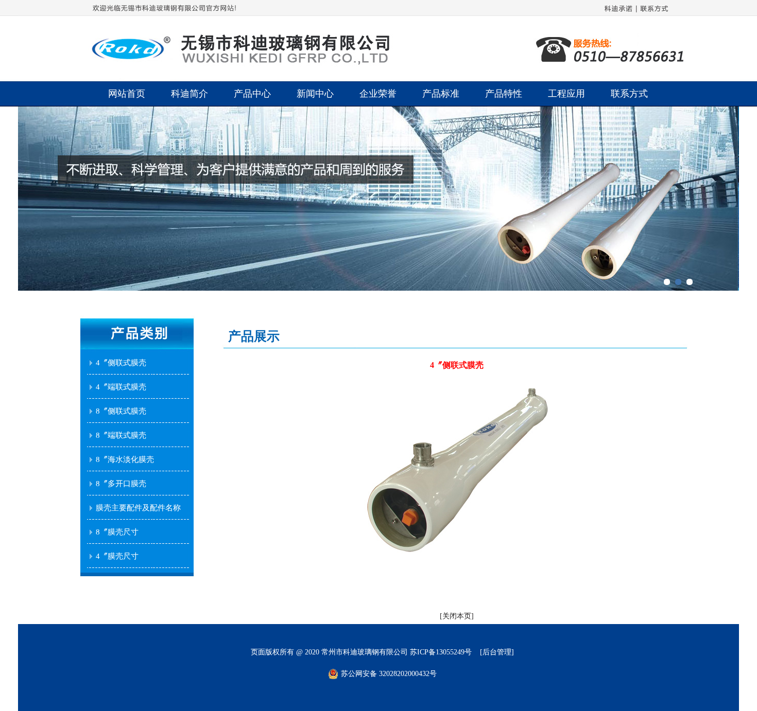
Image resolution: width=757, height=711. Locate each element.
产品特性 (503, 93)
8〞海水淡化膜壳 (125, 459)
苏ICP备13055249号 (441, 652)
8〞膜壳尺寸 (117, 532)
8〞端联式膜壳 (121, 435)
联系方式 (629, 93)
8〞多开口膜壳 (121, 483)
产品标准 (440, 93)
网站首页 (126, 93)
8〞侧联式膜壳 (121, 411)
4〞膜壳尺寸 (117, 556)
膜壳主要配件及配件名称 (138, 508)
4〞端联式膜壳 (121, 387)
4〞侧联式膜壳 (121, 363)
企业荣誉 (378, 93)
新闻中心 (315, 93)
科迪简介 (189, 93)
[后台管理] (497, 652)
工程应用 (566, 93)
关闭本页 (456, 616)
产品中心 (252, 93)
